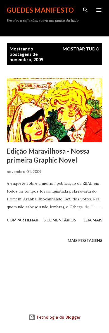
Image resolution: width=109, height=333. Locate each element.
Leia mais (93, 220)
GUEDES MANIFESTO (40, 10)
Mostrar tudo (81, 48)
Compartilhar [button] (22, 220)
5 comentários (59, 220)
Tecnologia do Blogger (57, 317)
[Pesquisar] (85, 10)
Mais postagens (85, 240)
